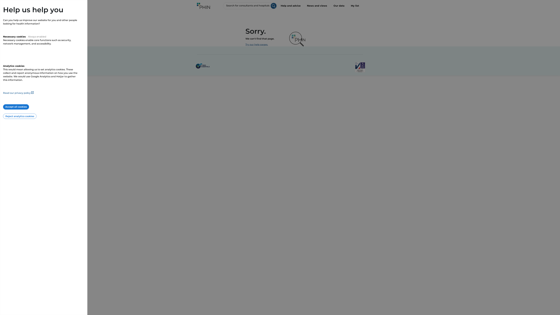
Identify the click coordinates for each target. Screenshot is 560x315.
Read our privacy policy (17, 93)
